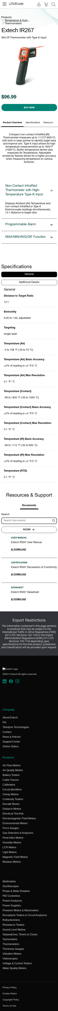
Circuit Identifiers (12, 789)
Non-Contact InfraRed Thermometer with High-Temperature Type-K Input (24, 190)
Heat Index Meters (13, 837)
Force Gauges (11, 828)
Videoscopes (10, 958)
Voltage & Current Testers (17, 963)
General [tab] (29, 274)
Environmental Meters (15, 823)
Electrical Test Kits (13, 813)
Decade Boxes (11, 804)
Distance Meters (12, 808)
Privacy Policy (10, 987)
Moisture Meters (12, 861)
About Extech (10, 717)
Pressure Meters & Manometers (21, 910)
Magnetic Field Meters (15, 857)
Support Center (11, 741)
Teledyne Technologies (16, 727)
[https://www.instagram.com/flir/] (17, 681)
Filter (26, 530)
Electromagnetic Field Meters (19, 818)
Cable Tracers (11, 779)
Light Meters (10, 852)
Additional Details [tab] (29, 282)
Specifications (33, 123)
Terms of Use (9, 1005)
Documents (29, 505)
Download (19, 550)
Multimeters (9, 881)
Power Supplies (12, 905)
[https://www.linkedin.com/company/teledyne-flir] (4, 681)
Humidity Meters (12, 842)
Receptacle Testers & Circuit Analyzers (25, 915)
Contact (7, 732)
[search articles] (54, 521)
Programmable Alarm (20, 224)
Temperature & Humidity (19, 20)
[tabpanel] (29, 385)
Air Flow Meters (11, 765)
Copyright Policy (11, 999)
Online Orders (11, 746)
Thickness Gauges (13, 949)
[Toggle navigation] (4, 4)
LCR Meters (9, 847)
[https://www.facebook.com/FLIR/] (11, 681)
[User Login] (37, 4)
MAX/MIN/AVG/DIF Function (25, 237)
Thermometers (13, 23)
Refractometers (11, 920)
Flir (4, 722)
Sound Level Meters (14, 929)
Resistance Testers (13, 924)
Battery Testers (11, 775)
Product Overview (12, 123)
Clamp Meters (11, 794)
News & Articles (12, 736)
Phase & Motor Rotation (16, 891)
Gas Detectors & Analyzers (18, 833)
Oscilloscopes (11, 886)
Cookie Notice (10, 993)
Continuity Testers (13, 799)
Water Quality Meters (14, 968)
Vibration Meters (12, 953)
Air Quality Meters (13, 770)
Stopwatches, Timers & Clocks (20, 934)
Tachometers (10, 939)
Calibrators (9, 784)
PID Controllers (11, 896)
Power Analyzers (12, 900)
